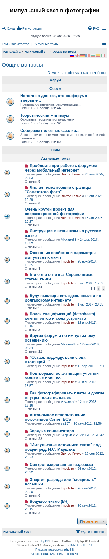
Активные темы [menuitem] (46, 44)
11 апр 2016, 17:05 (91, 366)
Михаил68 (68, 239)
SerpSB (66, 435)
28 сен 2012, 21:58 (88, 423)
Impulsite (67, 261)
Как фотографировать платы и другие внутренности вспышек (64, 395)
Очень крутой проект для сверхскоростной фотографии (54, 211)
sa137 (65, 423)
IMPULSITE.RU (81, 545)
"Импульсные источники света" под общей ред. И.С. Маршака (63, 447)
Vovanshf (67, 402)
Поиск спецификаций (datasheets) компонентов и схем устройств (60, 316)
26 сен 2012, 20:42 (90, 435)
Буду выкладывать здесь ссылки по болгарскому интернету (63, 297)
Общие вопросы (22, 65)
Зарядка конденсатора (52, 431)
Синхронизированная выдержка (61, 464)
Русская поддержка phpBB (54, 549)
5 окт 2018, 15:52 (90, 283)
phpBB (44, 541)
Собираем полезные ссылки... (50, 130)
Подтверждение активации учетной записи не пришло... (62, 375)
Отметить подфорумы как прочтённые (77, 72)
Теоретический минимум (44, 115)
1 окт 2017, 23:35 (90, 304)
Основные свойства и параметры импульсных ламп (60, 255)
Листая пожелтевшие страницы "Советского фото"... (58, 189)
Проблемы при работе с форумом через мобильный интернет (61, 167)
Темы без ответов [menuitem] (15, 44)
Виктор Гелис (71, 174)
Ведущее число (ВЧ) (49, 501)
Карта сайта (12, 51)
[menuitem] (8, 28)
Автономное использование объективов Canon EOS (55, 417)
